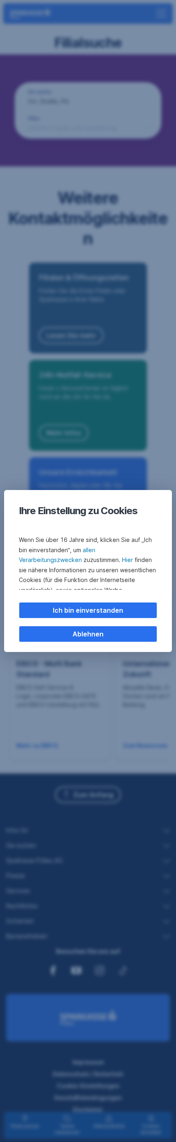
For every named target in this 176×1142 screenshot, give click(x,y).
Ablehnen (88, 634)
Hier (127, 559)
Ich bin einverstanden (88, 610)
